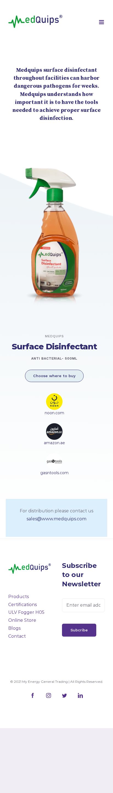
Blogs (14, 628)
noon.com (54, 412)
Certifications (22, 604)
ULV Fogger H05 (26, 612)
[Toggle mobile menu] (102, 22)
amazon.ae (54, 442)
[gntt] (54, 456)
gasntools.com (54, 472)
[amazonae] (54, 426)
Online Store (22, 620)
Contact (17, 636)
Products (18, 596)
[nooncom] (54, 396)
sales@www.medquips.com (56, 518)
